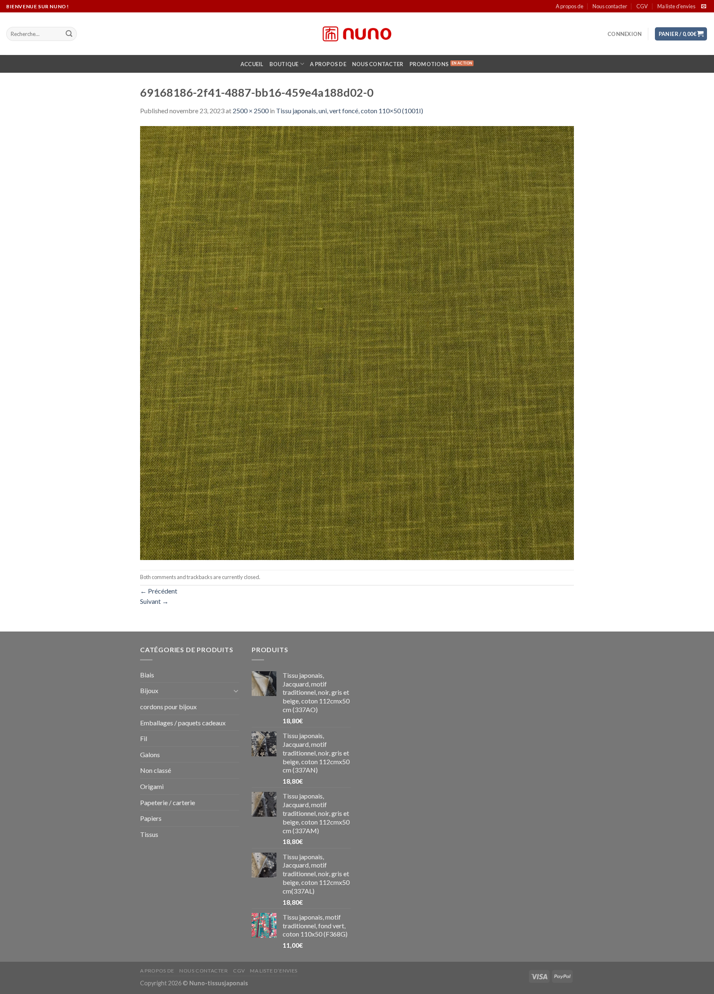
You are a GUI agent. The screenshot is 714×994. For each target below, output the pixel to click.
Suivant (154, 601)
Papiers (151, 818)
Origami (152, 786)
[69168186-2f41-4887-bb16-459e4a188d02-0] (357, 342)
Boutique (284, 64)
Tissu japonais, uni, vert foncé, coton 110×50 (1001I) (349, 110)
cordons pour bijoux (168, 706)
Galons (150, 754)
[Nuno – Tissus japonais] (357, 33)
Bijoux (149, 690)
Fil (143, 738)
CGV (642, 6)
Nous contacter (610, 6)
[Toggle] (236, 691)
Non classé (155, 770)
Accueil (252, 64)
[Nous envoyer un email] (703, 7)
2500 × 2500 (251, 110)
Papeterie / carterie (167, 802)
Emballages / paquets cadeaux (183, 723)
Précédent (158, 591)
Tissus (149, 834)
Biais (147, 675)
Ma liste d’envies (676, 6)
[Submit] (69, 34)
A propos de (569, 6)
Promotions (429, 64)
